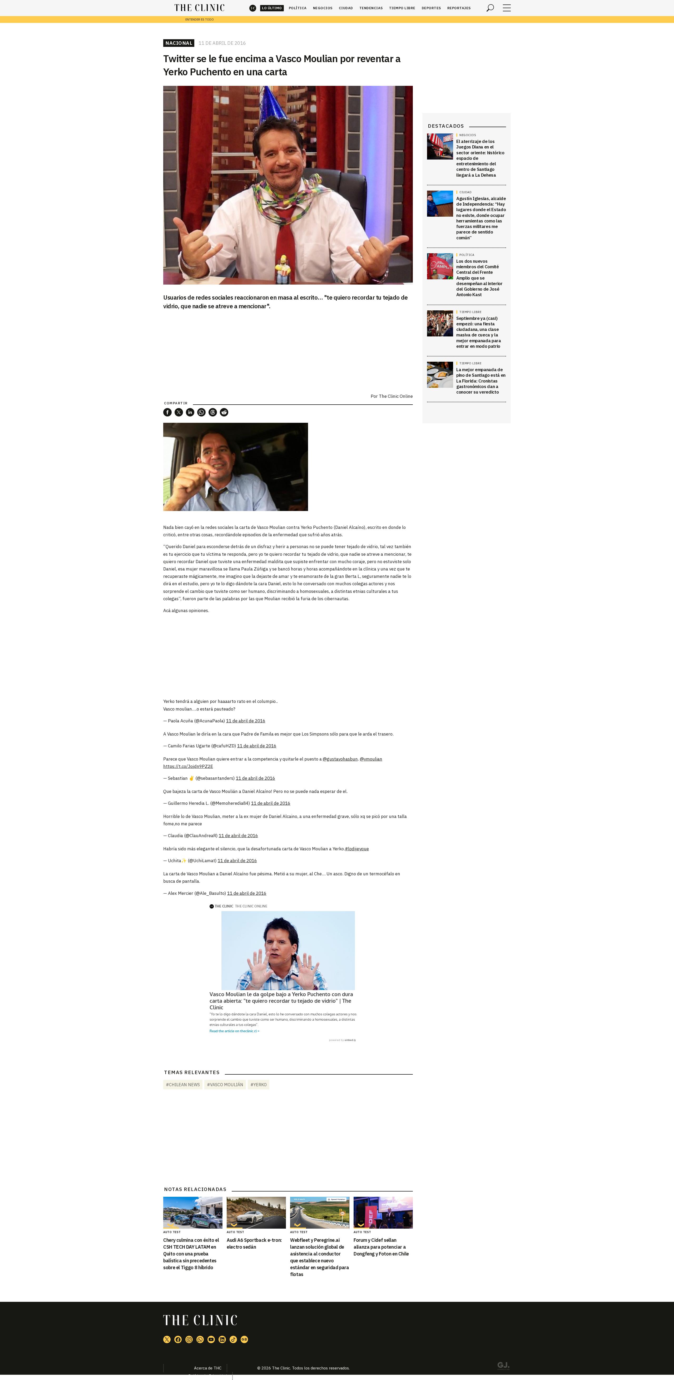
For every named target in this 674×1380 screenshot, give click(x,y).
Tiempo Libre (402, 8)
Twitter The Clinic (167, 1339)
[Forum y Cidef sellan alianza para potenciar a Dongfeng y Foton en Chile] (383, 1213)
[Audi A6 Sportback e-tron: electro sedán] (256, 1213)
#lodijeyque (357, 849)
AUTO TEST (172, 1232)
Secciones (507, 7)
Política (298, 8)
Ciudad (346, 8)
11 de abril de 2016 (245, 721)
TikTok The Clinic (233, 1339)
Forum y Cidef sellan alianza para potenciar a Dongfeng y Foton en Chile (381, 1247)
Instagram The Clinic (189, 1339)
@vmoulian (371, 759)
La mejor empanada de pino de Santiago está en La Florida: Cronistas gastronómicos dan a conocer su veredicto (481, 381)
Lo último (272, 8)
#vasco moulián (225, 1084)
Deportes (431, 8)
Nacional (178, 43)
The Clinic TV (211, 1339)
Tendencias (371, 8)
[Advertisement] (288, 655)
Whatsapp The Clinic (200, 1339)
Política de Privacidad (207, 1375)
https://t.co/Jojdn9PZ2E (188, 766)
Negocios (323, 8)
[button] (167, 412)
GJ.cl (503, 1366)
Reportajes (459, 8)
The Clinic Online (396, 396)
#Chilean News (183, 1084)
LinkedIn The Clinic (222, 1339)
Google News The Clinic (244, 1339)
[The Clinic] (199, 7)
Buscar (490, 8)
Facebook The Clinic (178, 1339)
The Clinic (252, 8)
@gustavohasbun (340, 759)
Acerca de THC (207, 1368)
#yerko (258, 1084)
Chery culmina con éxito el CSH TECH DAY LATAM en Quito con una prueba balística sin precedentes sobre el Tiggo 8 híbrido (191, 1253)
